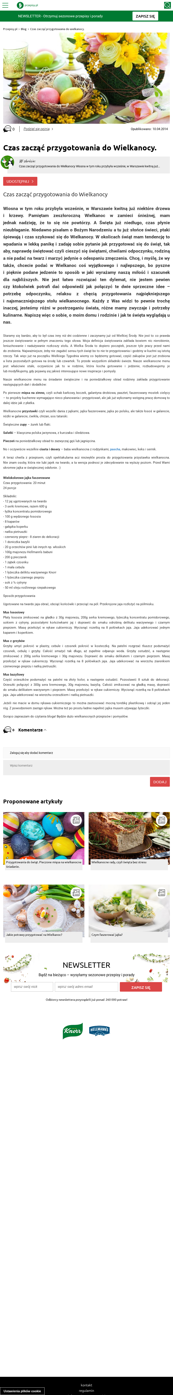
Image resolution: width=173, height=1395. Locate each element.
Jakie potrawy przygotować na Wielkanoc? (34, 934)
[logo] (27, 5)
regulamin (86, 1390)
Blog (24, 29)
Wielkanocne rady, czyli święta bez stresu (119, 862)
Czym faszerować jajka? (107, 934)
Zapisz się (140, 987)
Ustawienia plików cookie (22, 1391)
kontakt (86, 1385)
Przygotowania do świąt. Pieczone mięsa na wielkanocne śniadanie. (43, 864)
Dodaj (159, 781)
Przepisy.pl (10, 29)
